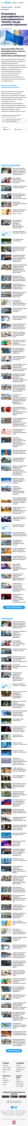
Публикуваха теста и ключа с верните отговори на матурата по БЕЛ (19, 432)
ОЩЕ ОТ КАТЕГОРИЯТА (14, 607)
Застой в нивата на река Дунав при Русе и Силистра (19, 310)
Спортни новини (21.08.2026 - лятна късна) (19, 743)
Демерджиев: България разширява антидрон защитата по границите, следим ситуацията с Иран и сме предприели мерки (19, 377)
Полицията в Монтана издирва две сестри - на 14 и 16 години (19, 518)
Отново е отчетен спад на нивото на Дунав (19, 186)
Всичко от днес (7, 1067)
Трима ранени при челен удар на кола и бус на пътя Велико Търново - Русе (19, 249)
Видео (4, 1071)
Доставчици (11, 1112)
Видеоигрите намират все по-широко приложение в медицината (18, 843)
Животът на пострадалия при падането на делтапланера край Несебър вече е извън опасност (18, 490)
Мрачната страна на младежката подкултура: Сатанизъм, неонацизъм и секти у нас (19, 898)
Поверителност (6, 1113)
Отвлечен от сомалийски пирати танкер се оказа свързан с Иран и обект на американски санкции (19, 761)
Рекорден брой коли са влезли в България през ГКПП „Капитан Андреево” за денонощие (19, 196)
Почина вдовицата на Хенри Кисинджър (18, 776)
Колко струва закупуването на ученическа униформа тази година (18, 180)
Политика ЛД (12, 1113)
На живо (20, 2)
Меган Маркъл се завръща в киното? (17, 735)
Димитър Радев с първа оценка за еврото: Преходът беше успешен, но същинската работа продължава (19, 367)
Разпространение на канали (20, 1110)
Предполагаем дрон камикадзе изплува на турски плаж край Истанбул (18, 481)
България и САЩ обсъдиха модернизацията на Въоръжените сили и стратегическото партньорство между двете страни (19, 268)
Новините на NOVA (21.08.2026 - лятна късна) (19, 751)
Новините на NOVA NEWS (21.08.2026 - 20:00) (19, 834)
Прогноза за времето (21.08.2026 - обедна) (18, 525)
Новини (14, 2)
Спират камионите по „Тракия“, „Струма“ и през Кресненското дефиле (19, 558)
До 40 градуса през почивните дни (17, 240)
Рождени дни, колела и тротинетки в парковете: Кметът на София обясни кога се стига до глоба (19, 510)
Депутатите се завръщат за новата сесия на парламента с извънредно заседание (19, 278)
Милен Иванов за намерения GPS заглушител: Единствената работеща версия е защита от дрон (18, 224)
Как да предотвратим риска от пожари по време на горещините (18, 550)
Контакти (17, 1112)
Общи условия (23, 1112)
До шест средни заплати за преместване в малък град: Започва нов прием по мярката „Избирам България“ (19, 500)
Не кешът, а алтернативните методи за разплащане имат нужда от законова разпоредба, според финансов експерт (19, 442)
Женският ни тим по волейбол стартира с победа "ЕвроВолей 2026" (19, 811)
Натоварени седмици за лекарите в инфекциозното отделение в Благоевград (19, 634)
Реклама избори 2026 (10, 1110)
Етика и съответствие (8, 1115)
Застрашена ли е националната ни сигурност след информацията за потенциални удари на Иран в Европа (18, 587)
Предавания (6, 1080)
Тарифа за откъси (4, 1112)
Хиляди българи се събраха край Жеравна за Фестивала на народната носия (19, 286)
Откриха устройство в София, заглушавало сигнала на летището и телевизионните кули (19, 326)
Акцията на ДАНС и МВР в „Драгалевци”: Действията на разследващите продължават (19, 694)
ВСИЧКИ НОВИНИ (14, 1050)
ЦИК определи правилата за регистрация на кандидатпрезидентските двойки (19, 567)
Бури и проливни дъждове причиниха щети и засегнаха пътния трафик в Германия (19, 713)
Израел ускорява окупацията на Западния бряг (19, 923)
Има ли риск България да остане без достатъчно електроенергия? (19, 318)
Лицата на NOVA (20, 1067)
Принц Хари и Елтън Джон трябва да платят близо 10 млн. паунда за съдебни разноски (19, 827)
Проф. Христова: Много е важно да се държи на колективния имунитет (19, 452)
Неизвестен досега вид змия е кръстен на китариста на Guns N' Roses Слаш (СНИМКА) (19, 729)
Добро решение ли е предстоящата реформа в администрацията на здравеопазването (18, 576)
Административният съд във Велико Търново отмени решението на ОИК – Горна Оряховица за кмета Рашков (19, 388)
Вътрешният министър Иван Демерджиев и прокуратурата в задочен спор (19, 294)
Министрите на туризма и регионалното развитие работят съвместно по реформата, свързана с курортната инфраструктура (19, 399)
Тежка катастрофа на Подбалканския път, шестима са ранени (18, 459)
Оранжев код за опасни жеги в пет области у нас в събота (19, 358)
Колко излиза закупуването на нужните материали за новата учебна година (19, 302)
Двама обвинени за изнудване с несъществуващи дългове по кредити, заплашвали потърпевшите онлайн (19, 598)
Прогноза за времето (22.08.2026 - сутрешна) (19, 232)
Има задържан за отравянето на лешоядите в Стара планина (18, 543)
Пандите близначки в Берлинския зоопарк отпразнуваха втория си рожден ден (19, 794)
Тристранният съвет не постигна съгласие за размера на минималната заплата (19, 342)
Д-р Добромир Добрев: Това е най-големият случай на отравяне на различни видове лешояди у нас (18, 258)
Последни (5, 1065)
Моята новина (6, 1069)
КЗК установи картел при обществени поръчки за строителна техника (19, 534)
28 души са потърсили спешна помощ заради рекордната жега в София (18, 334)
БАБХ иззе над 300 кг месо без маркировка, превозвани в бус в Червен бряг (18, 351)
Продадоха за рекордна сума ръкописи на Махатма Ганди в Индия (19, 819)
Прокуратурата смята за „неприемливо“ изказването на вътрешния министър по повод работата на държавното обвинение (19, 422)
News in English (19, 1086)
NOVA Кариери (20, 1084)
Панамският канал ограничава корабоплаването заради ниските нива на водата (19, 869)
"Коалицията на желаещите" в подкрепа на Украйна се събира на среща (19, 1026)
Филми (4, 1084)
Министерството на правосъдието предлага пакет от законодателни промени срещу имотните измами (19, 411)
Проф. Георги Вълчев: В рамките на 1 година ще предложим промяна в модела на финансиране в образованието (19, 171)
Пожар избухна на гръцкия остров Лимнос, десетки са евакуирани (19, 769)
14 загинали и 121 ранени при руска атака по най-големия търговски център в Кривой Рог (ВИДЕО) (19, 964)
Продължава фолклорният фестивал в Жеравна (19, 203)
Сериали (5, 1082)
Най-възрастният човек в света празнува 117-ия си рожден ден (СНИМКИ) (19, 1033)
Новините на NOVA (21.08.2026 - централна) (19, 859)
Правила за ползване (20, 1113)
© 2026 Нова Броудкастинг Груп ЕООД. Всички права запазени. (14, 1119)
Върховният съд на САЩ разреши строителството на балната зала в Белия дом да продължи (19, 704)
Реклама (2, 1110)
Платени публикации (19, 1115)
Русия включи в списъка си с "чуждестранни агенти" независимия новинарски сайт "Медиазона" (18, 802)
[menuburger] (2, 2)
